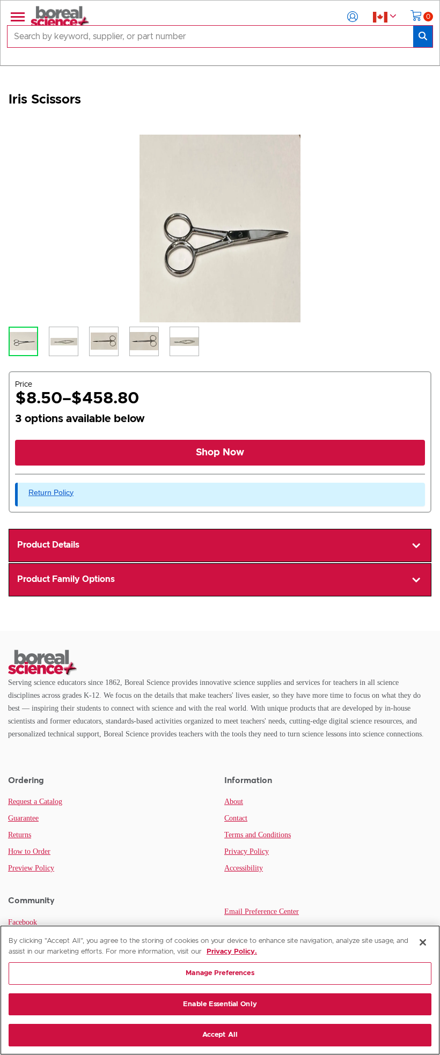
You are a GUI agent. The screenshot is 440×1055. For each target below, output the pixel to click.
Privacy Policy (246, 851)
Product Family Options (66, 579)
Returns (19, 835)
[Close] (423, 942)
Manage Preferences (220, 973)
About (233, 802)
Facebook (22, 922)
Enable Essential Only (220, 1004)
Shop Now (220, 453)
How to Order (29, 851)
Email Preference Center (261, 912)
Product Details (48, 545)
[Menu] (16, 16)
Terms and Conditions (257, 835)
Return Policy (51, 492)
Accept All (220, 1034)
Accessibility (243, 868)
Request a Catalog (35, 802)
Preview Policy (31, 868)
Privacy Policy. (232, 951)
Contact (235, 818)
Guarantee (23, 818)
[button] (352, 16)
